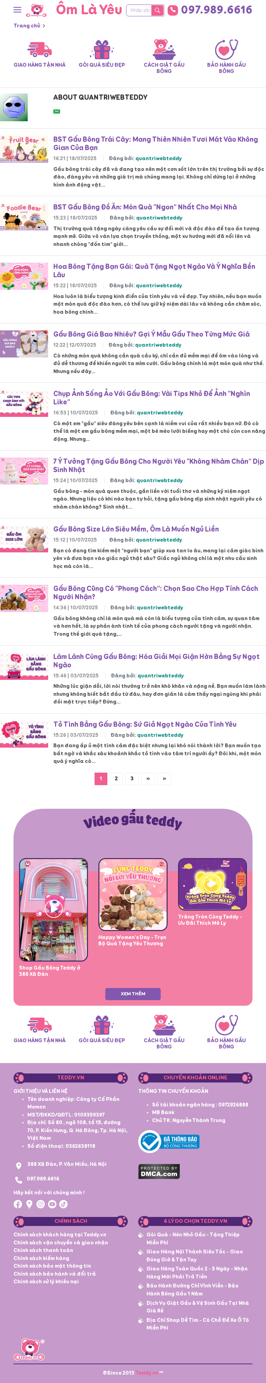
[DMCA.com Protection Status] (159, 1170)
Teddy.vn (146, 1373)
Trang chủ (27, 25)
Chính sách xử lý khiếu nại (46, 1281)
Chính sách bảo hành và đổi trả (55, 1274)
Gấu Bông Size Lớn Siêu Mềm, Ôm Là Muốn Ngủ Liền (136, 529)
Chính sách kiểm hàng (41, 1258)
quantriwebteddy (158, 158)
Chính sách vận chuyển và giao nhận (61, 1242)
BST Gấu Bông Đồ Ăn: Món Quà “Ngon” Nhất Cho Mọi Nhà (145, 207)
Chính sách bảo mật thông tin (52, 1266)
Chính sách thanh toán (43, 1250)
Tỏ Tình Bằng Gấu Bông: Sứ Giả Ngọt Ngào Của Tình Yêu (145, 724)
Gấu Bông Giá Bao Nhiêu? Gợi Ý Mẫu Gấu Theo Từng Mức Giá (151, 334)
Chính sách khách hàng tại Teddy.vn (60, 1234)
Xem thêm (133, 993)
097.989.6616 (216, 10)
